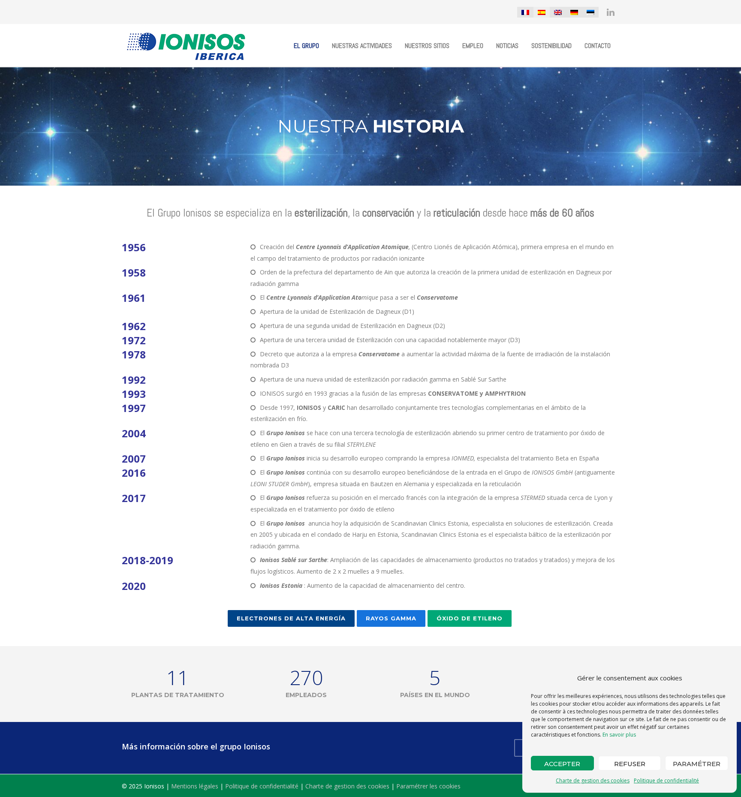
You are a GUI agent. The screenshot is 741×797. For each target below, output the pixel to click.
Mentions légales (194, 786)
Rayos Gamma (391, 618)
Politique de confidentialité (666, 780)
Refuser (629, 764)
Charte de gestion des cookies (593, 780)
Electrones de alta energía (291, 618)
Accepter (562, 764)
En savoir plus (619, 734)
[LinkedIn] (610, 12)
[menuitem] (525, 12)
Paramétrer (696, 764)
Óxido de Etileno (470, 618)
